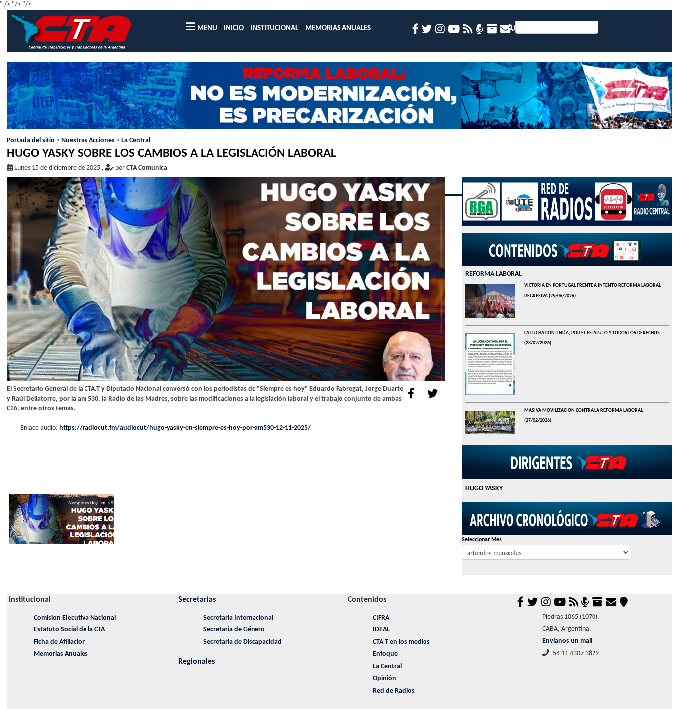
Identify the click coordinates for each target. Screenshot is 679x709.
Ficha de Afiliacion (60, 642)
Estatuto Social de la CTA (69, 629)
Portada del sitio (31, 140)
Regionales (196, 662)
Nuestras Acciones (88, 140)
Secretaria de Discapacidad (242, 642)
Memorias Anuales (61, 654)
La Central (135, 140)
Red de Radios (394, 691)
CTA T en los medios (401, 642)
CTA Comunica (146, 168)
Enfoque (385, 654)
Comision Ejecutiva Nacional (75, 618)
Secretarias (197, 600)
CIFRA (381, 618)
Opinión (384, 678)
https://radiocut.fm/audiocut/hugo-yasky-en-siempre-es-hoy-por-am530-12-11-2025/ (185, 428)
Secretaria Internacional (238, 618)
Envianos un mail (567, 641)
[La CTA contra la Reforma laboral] (340, 98)
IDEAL (381, 629)
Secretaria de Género (234, 629)
